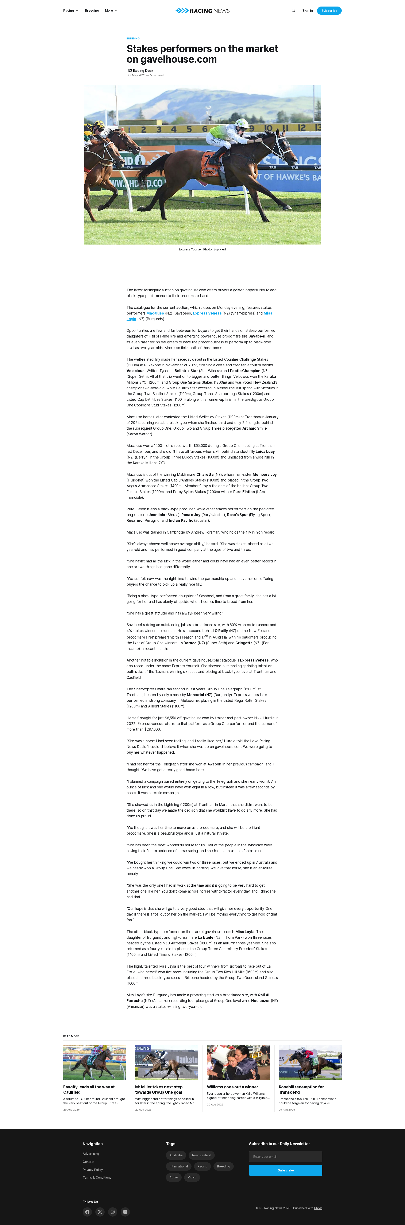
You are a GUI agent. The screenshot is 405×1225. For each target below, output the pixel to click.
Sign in (307, 10)
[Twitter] (100, 1212)
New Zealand (201, 1155)
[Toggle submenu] (77, 10)
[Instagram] (112, 1212)
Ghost (318, 1208)
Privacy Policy (93, 1170)
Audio (174, 1177)
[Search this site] (293, 10)
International (179, 1166)
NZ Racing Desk (140, 71)
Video (192, 1177)
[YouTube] (125, 1212)
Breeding (92, 10)
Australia (176, 1155)
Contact (88, 1162)
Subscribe (329, 11)
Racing (68, 10)
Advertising (91, 1154)
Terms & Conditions (97, 1177)
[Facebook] (87, 1212)
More (109, 10)
